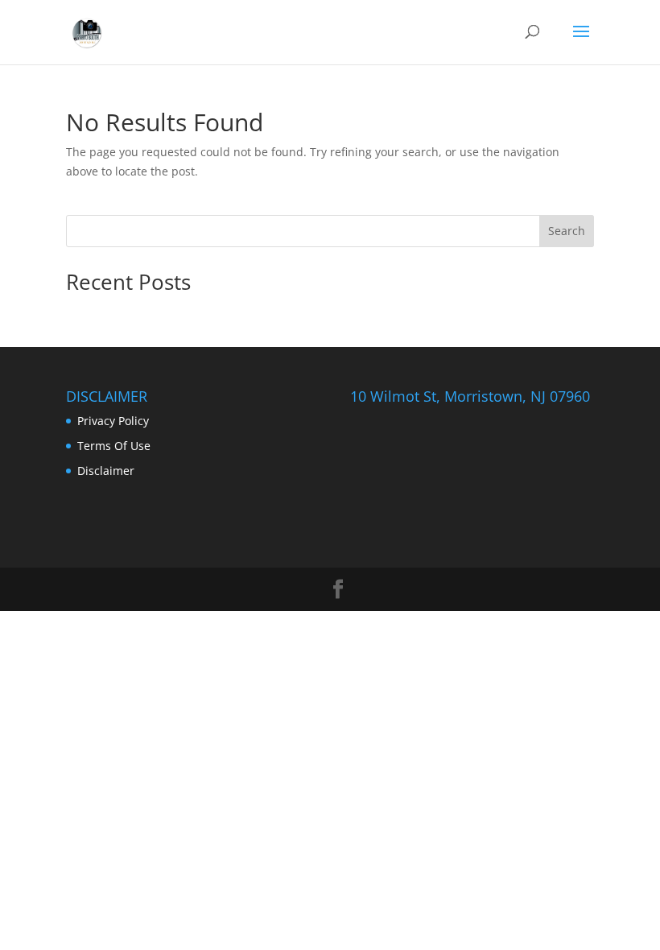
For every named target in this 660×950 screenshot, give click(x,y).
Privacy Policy (113, 420)
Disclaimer (105, 470)
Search (566, 230)
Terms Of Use (114, 445)
